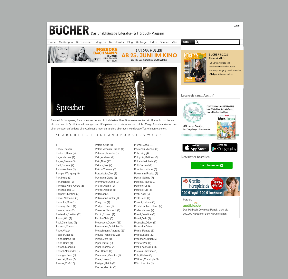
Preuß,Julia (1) (142, 218)
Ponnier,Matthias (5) (145, 169)
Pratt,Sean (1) (142, 198)
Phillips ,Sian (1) (104, 206)
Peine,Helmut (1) (65, 238)
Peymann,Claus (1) (106, 177)
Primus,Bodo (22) (144, 234)
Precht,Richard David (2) (148, 206)
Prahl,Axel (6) (142, 193)
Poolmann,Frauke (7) (146, 173)
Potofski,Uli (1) (142, 185)
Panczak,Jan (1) (65, 189)
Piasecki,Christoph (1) (107, 210)
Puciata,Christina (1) (145, 251)
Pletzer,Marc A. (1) (105, 267)
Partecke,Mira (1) (65, 202)
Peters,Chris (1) (104, 144)
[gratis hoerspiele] (210, 185)
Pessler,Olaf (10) (65, 263)
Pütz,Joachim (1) (144, 263)
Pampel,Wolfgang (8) (68, 173)
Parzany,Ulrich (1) (66, 206)
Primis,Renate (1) (144, 230)
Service (164, 42)
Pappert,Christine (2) (67, 193)
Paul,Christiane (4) (66, 222)
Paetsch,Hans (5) (66, 153)
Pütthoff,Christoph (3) (146, 259)
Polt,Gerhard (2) (143, 165)
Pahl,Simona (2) (65, 165)
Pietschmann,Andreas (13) (110, 230)
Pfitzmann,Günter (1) (107, 198)
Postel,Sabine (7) (144, 177)
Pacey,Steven (64, 149)
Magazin (100, 42)
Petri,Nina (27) (103, 161)
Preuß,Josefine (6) (144, 214)
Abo (174, 42)
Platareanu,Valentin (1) (108, 255)
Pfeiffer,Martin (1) (105, 185)
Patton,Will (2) (64, 218)
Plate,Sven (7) (103, 259)
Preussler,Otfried (143, 226)
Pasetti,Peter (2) (65, 210)
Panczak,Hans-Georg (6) (70, 185)
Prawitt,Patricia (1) (144, 202)
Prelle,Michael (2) (144, 210)
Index (153, 42)
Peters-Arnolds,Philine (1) (109, 149)
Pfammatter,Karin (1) (107, 181)
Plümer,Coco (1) (143, 144)
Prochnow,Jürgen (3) (145, 238)
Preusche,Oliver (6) (145, 222)
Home (52, 42)
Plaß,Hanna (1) (103, 251)
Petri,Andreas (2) (104, 157)
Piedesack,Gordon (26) (108, 222)
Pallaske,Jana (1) (66, 169)
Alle (58, 135)
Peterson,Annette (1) (107, 153)
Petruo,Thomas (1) (105, 169)
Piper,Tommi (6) (104, 243)
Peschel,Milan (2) (66, 259)
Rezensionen (84, 42)
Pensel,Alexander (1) (68, 251)
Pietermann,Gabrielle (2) (108, 226)
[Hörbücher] (192, 203)
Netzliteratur (116, 42)
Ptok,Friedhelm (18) (145, 246)
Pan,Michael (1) (65, 181)
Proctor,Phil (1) (142, 243)
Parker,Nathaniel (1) (67, 198)
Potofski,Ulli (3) (143, 189)
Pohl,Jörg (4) (141, 153)
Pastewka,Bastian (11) (68, 214)
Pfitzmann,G (102, 193)
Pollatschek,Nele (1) (145, 161)
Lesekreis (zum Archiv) (197, 95)
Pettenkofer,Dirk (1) (106, 173)
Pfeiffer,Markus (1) (105, 189)
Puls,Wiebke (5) (143, 255)
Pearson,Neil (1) (65, 234)
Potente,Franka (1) (144, 181)
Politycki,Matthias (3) (146, 157)
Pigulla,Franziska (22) (107, 234)
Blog (130, 42)
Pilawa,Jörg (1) (103, 238)
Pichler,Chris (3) (104, 218)
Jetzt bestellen (210, 165)
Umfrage (141, 42)
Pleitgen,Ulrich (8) (105, 263)
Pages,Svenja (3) (65, 161)
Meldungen (66, 42)
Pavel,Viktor (63, 230)
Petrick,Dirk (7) (103, 165)
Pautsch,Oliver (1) (66, 226)
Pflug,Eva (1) (102, 202)
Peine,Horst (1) (64, 243)
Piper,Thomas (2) (104, 246)
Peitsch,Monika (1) (66, 246)
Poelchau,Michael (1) (146, 149)
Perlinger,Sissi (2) (66, 255)
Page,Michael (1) (65, 157)
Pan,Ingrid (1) (63, 177)
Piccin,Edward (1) (105, 214)
